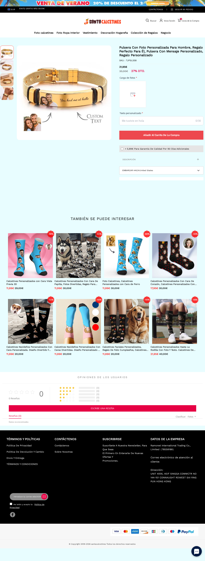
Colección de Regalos (144, 32)
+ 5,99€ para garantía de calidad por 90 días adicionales (157, 148)
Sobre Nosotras (64, 451)
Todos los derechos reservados (121, 544)
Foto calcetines (43, 32)
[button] (21, 92)
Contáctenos (156, 9)
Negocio (166, 32)
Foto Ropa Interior (68, 32)
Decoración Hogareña (114, 32)
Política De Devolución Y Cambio (25, 451)
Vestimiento (90, 32)
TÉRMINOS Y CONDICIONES (22, 464)
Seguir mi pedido (184, 9)
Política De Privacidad (19, 445)
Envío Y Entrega (15, 458)
